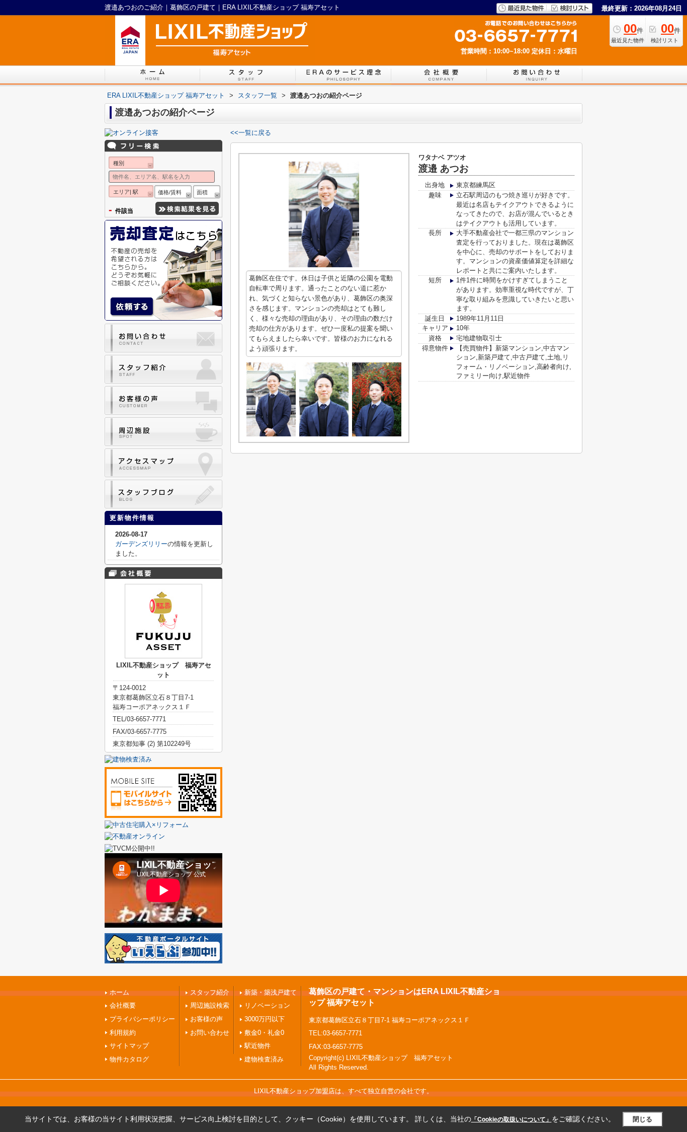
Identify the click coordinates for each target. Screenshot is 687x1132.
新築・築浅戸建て (270, 992)
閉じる (642, 1118)
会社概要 (123, 1005)
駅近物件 (257, 1045)
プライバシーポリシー (142, 1019)
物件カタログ (129, 1059)
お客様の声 (206, 1019)
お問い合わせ (209, 1032)
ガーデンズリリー (141, 544)
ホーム (119, 992)
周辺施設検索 (209, 1005)
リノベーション (267, 1005)
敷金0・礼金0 (264, 1032)
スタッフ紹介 (209, 992)
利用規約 (123, 1032)
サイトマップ (129, 1045)
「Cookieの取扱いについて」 (511, 1119)
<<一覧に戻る (250, 132)
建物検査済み (264, 1059)
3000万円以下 (264, 1019)
